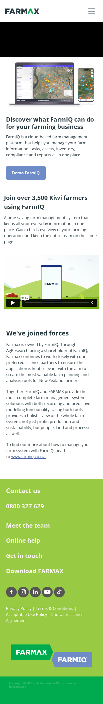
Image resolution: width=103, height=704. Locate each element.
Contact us (23, 490)
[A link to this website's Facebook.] (11, 592)
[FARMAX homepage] (45, 11)
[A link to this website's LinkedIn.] (35, 592)
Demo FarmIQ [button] (26, 173)
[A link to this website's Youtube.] (47, 592)
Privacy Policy (19, 608)
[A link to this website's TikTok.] (59, 592)
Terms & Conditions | (56, 608)
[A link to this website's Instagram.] (23, 592)
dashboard (43, 683)
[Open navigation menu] (92, 11)
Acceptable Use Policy (26, 614)
